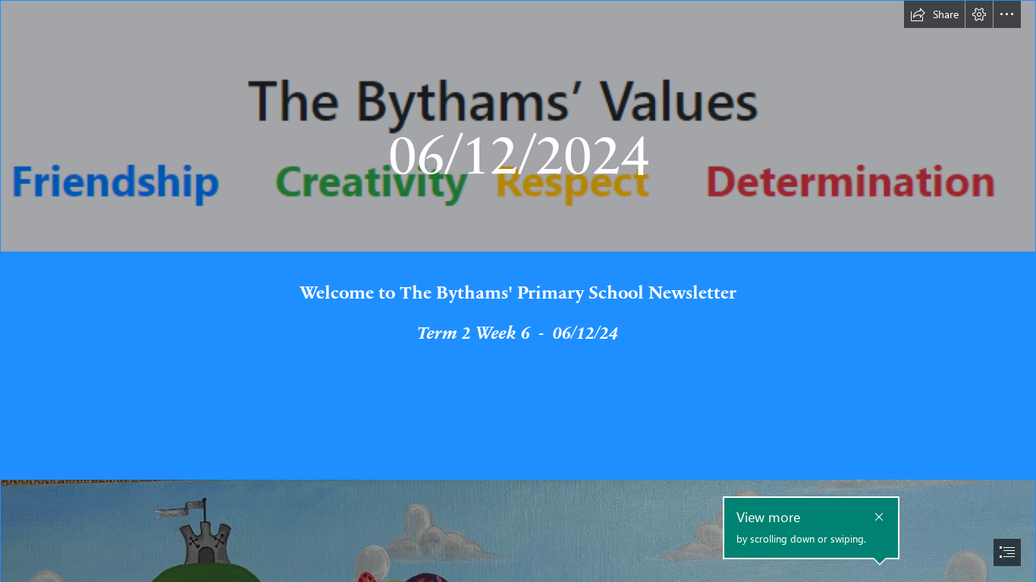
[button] (934, 14)
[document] (518, 291)
